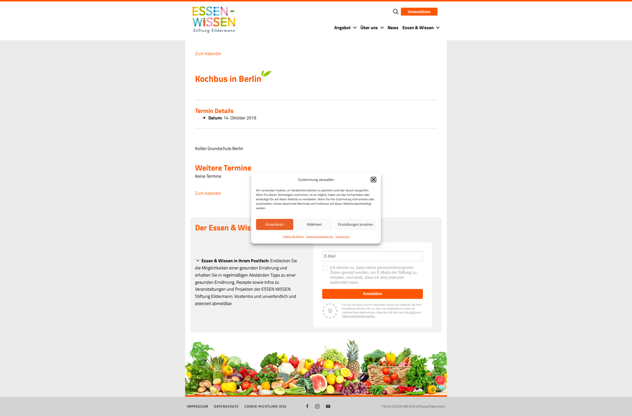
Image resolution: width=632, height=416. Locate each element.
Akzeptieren (274, 224)
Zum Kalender (208, 53)
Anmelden (372, 294)
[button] (373, 179)
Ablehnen (314, 224)
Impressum (343, 236)
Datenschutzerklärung (319, 236)
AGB (413, 312)
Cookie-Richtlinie (293, 236)
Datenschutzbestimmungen (358, 316)
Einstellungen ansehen (355, 224)
